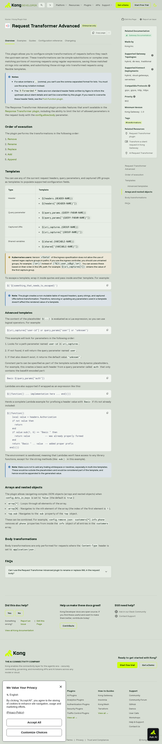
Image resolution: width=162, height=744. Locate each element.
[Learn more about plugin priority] (134, 96)
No (19, 613)
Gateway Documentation (140, 35)
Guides (32, 40)
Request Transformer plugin (139, 135)
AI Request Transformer (141, 153)
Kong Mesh (103, 704)
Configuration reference (50, 40)
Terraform (103, 708)
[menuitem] (61, 5)
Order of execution (18, 127)
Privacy (80, 739)
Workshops (134, 717)
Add (10, 154)
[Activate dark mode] (155, 5)
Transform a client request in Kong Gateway (138, 144)
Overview (10, 40)
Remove (12, 139)
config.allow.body (45, 114)
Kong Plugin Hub (19, 19)
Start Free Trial (142, 5)
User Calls (134, 713)
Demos (132, 708)
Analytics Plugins (75, 699)
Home (7, 19)
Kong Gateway (105, 695)
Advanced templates (18, 312)
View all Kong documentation (19, 630)
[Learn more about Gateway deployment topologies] (152, 55)
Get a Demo (123, 5)
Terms (69, 739)
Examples (21, 40)
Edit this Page (40, 622)
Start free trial (127, 665)
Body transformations (21, 539)
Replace (12, 149)
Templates (12, 171)
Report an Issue (26, 622)
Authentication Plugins (78, 704)
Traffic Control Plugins (78, 713)
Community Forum (138, 699)
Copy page (100, 33)
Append (12, 159)
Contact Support (127, 616)
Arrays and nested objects (23, 487)
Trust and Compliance (98, 739)
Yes (9, 613)
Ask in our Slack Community (132, 611)
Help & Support (136, 722)
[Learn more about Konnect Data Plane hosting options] (152, 69)
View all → (72, 717)
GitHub (132, 704)
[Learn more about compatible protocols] (149, 85)
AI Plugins (72, 695)
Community (134, 695)
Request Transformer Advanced (135, 167)
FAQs (9, 561)
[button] (107, 285)
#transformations (133, 122)
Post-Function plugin (52, 98)
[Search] (41, 5)
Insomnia (102, 699)
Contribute (68, 625)
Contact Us (134, 726)
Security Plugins (75, 708)
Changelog (70, 40)
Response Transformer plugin (22, 111)
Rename (12, 144)
